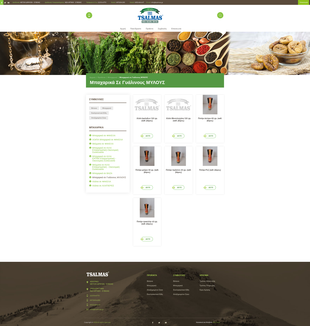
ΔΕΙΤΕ (148, 136)
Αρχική (123, 28)
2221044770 (102, 2)
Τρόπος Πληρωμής (207, 285)
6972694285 (120, 2)
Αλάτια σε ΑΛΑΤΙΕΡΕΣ (103, 186)
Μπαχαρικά (112, 77)
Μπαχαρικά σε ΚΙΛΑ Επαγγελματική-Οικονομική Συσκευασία (105, 150)
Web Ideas (216, 322)
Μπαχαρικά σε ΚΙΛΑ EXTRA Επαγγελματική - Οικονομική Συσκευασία (104, 158)
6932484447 (139, 2)
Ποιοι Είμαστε (135, 28)
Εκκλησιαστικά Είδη (99, 113)
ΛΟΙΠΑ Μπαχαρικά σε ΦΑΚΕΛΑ (107, 140)
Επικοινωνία (176, 28)
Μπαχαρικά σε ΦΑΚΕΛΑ (103, 135)
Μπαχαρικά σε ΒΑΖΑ (102, 173)
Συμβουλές (162, 28)
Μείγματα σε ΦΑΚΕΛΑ (102, 144)
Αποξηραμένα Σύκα (98, 118)
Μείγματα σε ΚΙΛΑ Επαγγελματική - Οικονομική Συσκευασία (106, 167)
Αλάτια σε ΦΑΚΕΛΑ (101, 181)
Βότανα (94, 108)
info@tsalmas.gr (157, 2)
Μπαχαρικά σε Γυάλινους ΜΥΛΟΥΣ (109, 177)
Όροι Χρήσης (205, 290)
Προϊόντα (149, 28)
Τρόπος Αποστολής (207, 281)
